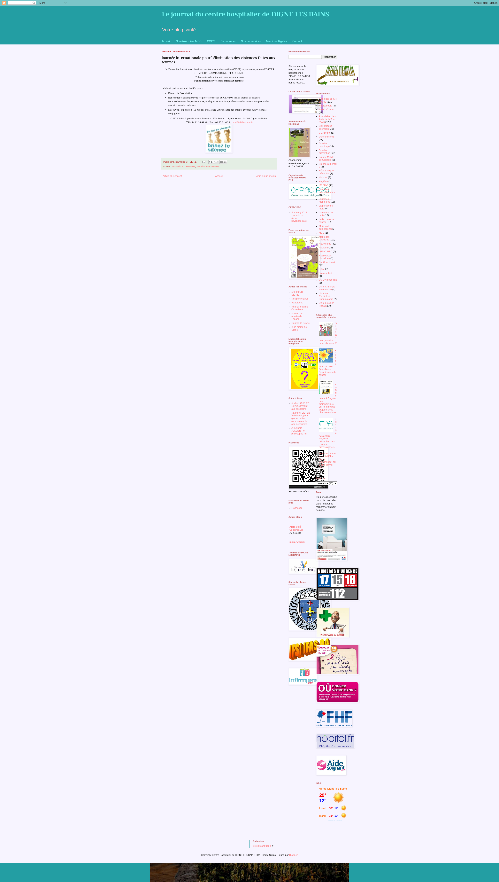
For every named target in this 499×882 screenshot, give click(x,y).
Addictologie (325, 105)
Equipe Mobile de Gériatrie (326, 158)
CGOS (211, 41)
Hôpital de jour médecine (326, 172)
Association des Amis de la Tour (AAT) (327, 119)
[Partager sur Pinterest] (225, 162)
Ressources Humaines (325, 257)
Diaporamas (227, 41)
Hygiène (323, 181)
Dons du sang (326, 136)
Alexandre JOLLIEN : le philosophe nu (299, 431)
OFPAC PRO (325, 251)
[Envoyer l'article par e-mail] (203, 162)
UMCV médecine (328, 279)
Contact (297, 41)
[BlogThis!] (214, 162)
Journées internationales (207, 166)
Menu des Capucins (324, 238)
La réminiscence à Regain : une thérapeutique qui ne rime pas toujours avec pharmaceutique (328, 397)
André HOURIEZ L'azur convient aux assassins (300, 406)
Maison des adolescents (325, 227)
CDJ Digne (325, 132)
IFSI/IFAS (323, 185)
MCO (321, 232)
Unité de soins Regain (326, 304)
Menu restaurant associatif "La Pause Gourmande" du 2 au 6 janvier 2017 (327, 460)
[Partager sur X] (218, 162)
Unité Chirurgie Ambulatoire (327, 288)
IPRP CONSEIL (297, 542)
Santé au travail (327, 262)
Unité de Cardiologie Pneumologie (326, 296)
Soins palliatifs (326, 273)
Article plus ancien (266, 176)
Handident (297, 302)
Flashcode (297, 508)
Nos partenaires (251, 41)
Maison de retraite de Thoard (297, 316)
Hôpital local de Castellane (299, 308)
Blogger (293, 855)
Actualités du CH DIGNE (183, 166)
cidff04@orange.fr (243, 122)
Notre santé (325, 243)
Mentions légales (276, 41)
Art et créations (327, 109)
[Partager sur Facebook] (221, 162)
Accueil (166, 41)
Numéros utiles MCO (189, 41)
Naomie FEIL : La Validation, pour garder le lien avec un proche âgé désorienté (300, 418)
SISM (322, 269)
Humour (323, 177)
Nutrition (323, 247)
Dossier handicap (324, 145)
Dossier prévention (324, 151)
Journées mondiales (324, 200)
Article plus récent (172, 176)
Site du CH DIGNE (297, 293)
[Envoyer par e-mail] (210, 162)
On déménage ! (296, 530)
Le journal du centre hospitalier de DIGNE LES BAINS (245, 14)
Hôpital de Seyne (300, 323)
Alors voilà (295, 527)
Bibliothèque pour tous (325, 127)
